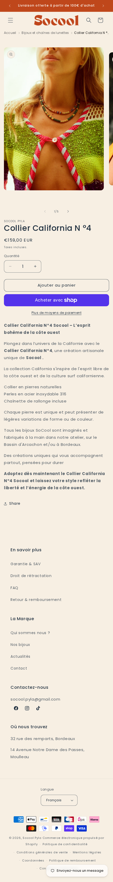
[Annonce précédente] (10, 6)
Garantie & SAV (25, 564)
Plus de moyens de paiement (56, 312)
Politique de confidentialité (65, 844)
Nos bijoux (20, 644)
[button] (10, 20)
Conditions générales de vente (42, 852)
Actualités (20, 656)
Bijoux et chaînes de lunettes (45, 33)
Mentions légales (87, 852)
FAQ (14, 587)
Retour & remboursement (36, 599)
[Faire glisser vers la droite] (68, 211)
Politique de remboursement (72, 860)
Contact (19, 668)
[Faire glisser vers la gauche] (45, 211)
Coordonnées (33, 860)
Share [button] (14, 503)
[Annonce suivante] (103, 6)
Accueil (10, 33)
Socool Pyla (32, 838)
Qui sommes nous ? (30, 632)
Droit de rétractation (31, 575)
